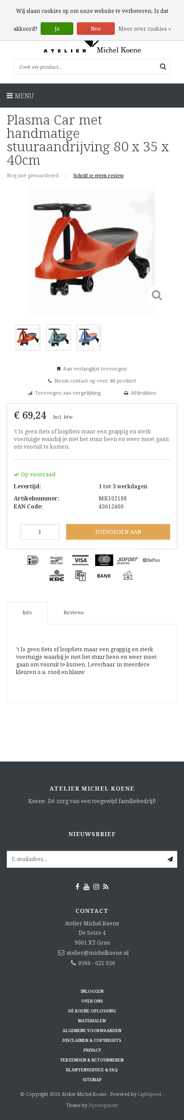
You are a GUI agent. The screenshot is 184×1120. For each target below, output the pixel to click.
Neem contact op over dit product (95, 380)
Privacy (92, 1050)
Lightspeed (149, 1094)
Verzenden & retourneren (92, 1060)
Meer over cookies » (144, 29)
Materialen (92, 1021)
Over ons (92, 1001)
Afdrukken (143, 392)
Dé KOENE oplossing (92, 1011)
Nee (96, 29)
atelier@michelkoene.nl (98, 953)
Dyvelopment (103, 1105)
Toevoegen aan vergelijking (67, 392)
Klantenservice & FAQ (92, 1070)
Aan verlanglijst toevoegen (95, 368)
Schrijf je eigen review (98, 175)
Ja (56, 29)
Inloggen (92, 991)
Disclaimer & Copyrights (92, 1040)
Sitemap (92, 1080)
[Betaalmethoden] (33, 560)
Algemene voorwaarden (92, 1030)
